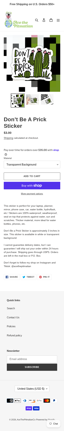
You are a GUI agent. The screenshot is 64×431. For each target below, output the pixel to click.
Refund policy (14, 335)
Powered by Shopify (45, 419)
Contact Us (13, 317)
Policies (11, 326)
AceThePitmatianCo (26, 419)
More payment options (32, 193)
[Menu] (58, 20)
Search (11, 308)
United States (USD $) (30, 388)
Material (8, 158)
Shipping (8, 138)
